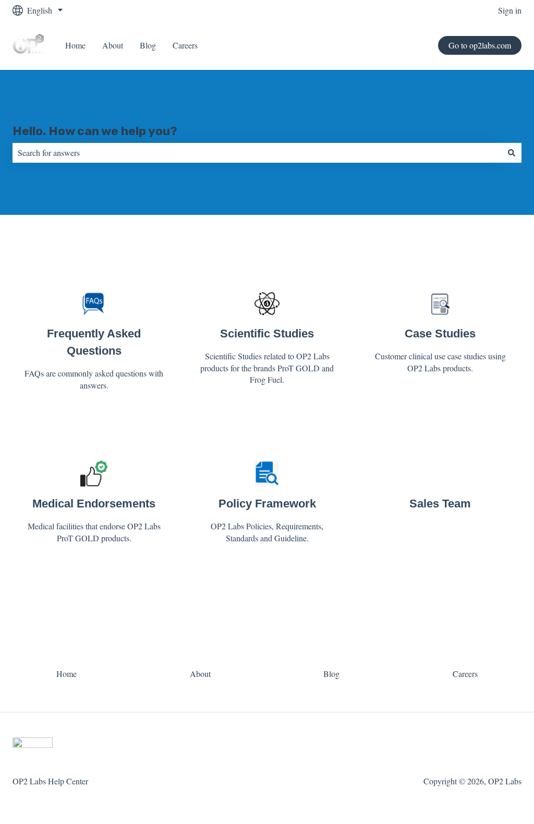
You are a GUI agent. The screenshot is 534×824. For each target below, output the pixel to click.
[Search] (511, 153)
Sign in (509, 10)
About (112, 45)
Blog (148, 45)
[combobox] (257, 153)
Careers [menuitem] (465, 673)
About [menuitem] (200, 673)
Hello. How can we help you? (95, 131)
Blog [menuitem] (331, 673)
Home (75, 45)
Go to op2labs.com (479, 45)
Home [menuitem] (66, 673)
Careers (185, 45)
